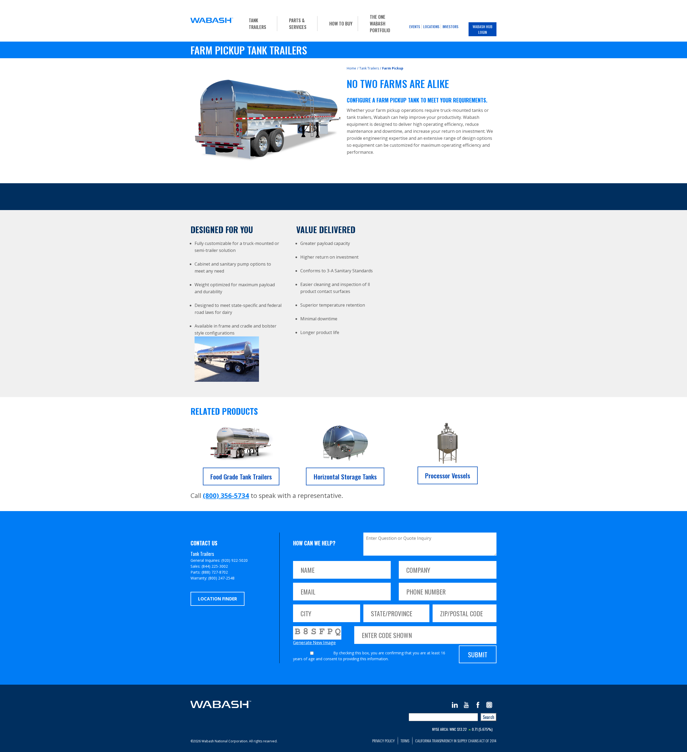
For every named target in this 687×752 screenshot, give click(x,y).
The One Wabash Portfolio (380, 23)
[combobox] (443, 717)
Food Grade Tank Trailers (241, 476)
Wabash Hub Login (482, 29)
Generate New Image (314, 642)
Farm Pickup (392, 68)
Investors (450, 26)
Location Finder (217, 599)
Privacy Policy (383, 740)
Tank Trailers (257, 23)
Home (351, 68)
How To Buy (340, 23)
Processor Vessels (447, 475)
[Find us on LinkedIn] (454, 705)
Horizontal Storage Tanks (345, 476)
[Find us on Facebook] (477, 705)
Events (414, 26)
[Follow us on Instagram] (489, 705)
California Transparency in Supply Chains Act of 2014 (455, 740)
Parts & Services (297, 23)
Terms (405, 740)
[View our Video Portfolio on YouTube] (466, 705)
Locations (431, 26)
